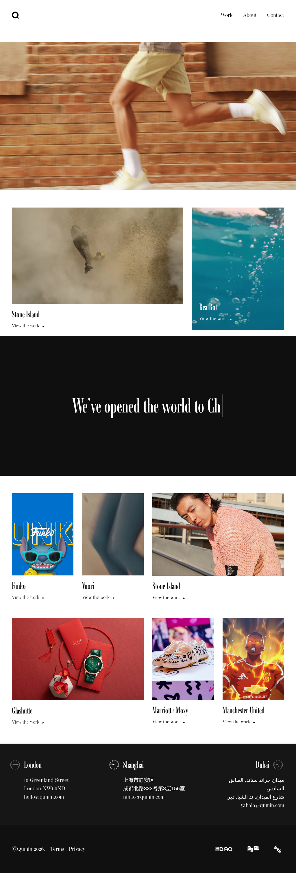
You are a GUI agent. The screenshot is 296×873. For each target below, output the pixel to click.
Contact (275, 15)
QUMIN (15, 15)
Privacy (77, 849)
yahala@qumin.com (262, 805)
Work (227, 15)
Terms (57, 849)
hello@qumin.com (44, 797)
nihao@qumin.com (143, 797)
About (250, 15)
